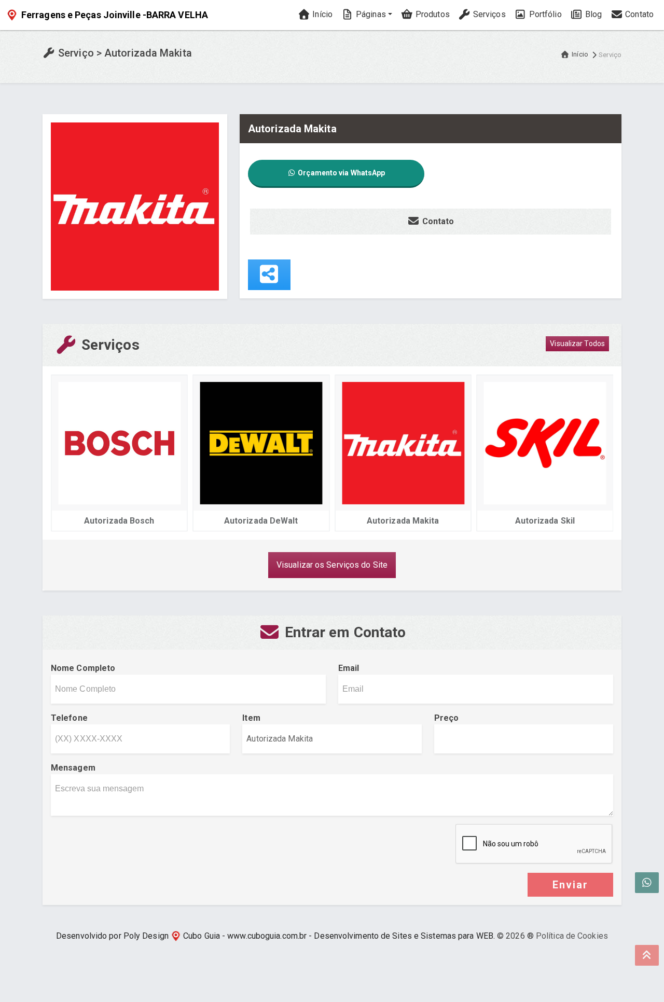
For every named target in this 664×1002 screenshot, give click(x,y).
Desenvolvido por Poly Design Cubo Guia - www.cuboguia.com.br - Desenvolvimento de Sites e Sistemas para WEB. (275, 936)
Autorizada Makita (403, 521)
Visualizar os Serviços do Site (332, 565)
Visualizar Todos (577, 343)
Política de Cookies (572, 936)
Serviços (488, 14)
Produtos (431, 14)
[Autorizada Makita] (135, 206)
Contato (638, 14)
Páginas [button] (370, 14)
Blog (592, 14)
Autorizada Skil (545, 521)
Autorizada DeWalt (261, 521)
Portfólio (544, 14)
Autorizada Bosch (119, 521)
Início (321, 14)
